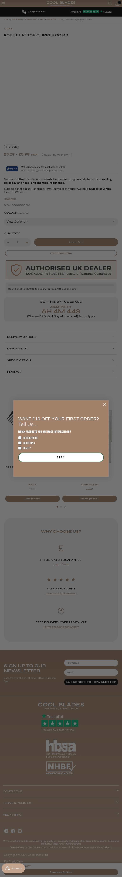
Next (61, 457)
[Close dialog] (104, 404)
